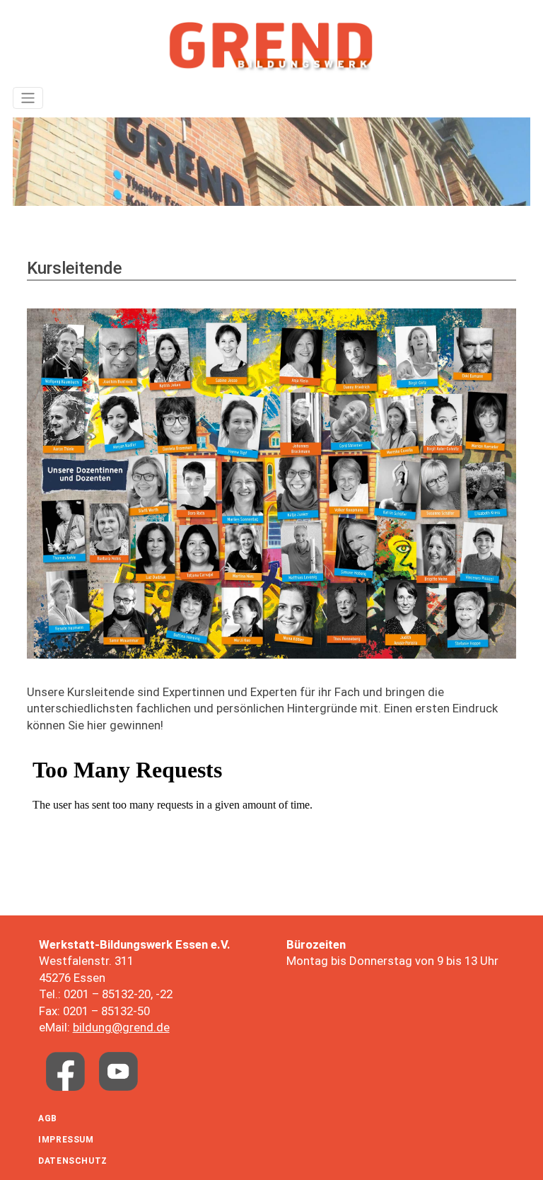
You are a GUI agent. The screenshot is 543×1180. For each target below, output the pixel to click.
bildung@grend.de (121, 1027)
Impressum (65, 1140)
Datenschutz (72, 1161)
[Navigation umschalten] (28, 98)
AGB (47, 1118)
